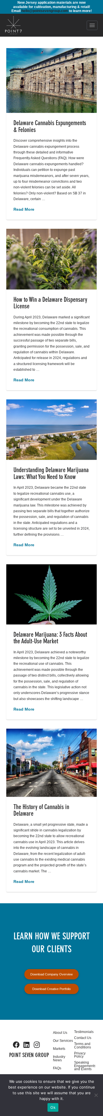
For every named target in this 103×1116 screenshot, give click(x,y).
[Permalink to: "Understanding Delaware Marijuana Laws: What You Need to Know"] (51, 429)
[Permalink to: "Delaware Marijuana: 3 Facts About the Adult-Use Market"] (51, 594)
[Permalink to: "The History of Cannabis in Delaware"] (51, 763)
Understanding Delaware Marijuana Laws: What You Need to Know (51, 473)
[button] (92, 25)
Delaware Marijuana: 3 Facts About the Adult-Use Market (50, 638)
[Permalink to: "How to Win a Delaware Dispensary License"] (51, 259)
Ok (53, 1107)
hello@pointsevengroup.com (44, 11)
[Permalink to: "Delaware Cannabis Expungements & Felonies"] (51, 80)
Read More (23, 209)
